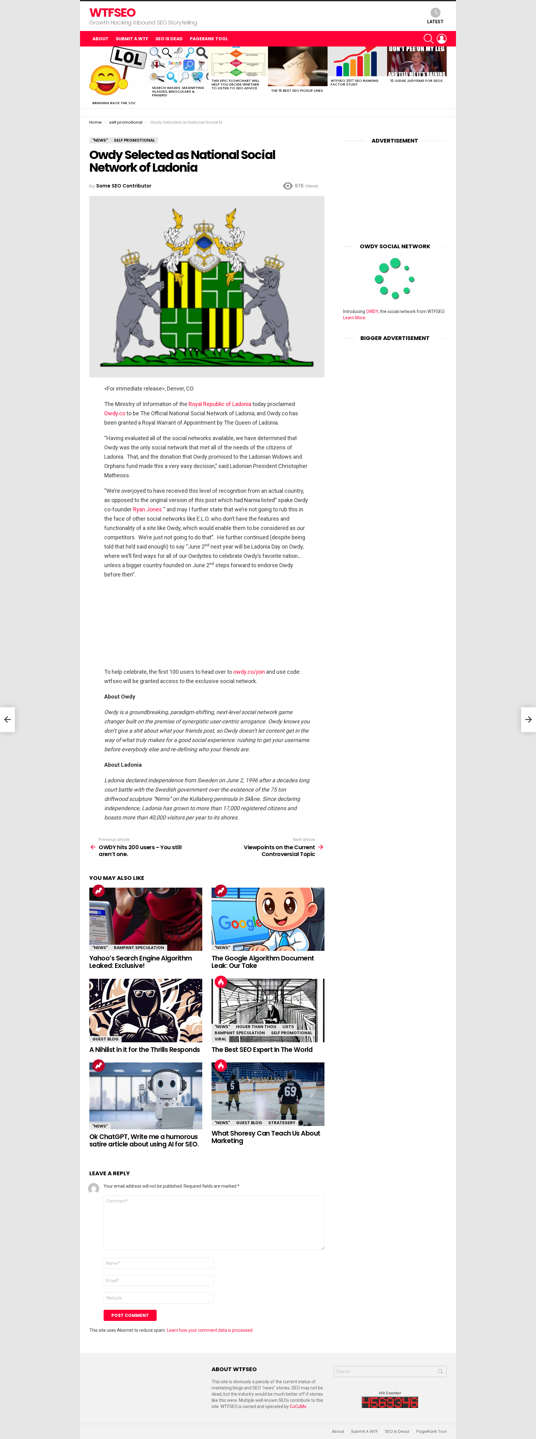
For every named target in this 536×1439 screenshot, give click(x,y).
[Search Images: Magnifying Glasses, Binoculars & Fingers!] (178, 64)
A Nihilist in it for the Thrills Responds (144, 1049)
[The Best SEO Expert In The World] (268, 1010)
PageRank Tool (209, 39)
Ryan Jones (147, 509)
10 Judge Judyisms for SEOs (416, 80)
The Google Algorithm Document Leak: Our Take (263, 962)
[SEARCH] (429, 38)
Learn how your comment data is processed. (210, 1330)
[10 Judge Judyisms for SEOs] (417, 61)
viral (220, 1039)
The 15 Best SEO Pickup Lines (297, 90)
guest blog (105, 1039)
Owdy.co (114, 413)
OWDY (372, 311)
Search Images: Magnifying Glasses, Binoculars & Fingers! (178, 91)
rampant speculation (139, 948)
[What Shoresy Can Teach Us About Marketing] (268, 1094)
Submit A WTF (132, 39)
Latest (435, 21)
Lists (288, 1027)
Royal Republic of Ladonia (220, 404)
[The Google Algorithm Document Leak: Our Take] (268, 919)
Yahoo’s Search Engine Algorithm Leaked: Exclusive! (140, 962)
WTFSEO (112, 12)
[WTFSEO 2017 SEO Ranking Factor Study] (357, 61)
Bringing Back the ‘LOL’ (114, 102)
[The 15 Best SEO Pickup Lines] (298, 66)
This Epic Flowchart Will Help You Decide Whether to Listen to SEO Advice (235, 84)
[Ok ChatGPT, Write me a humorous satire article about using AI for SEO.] (145, 1095)
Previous (92, 77)
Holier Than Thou (256, 1027)
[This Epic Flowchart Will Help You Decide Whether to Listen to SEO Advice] (238, 61)
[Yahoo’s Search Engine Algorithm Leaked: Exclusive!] (145, 919)
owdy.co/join (249, 672)
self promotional (291, 1033)
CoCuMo (298, 1406)
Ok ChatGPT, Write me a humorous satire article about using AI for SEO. (144, 1140)
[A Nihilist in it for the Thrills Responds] (145, 1010)
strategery (281, 1123)
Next (443, 77)
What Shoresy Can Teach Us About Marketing (266, 1137)
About (100, 39)
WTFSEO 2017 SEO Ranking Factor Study (354, 82)
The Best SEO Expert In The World (262, 1049)
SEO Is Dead (169, 39)
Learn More (354, 317)
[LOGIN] (442, 38)
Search (440, 1372)
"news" (100, 948)
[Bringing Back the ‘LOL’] (119, 72)
